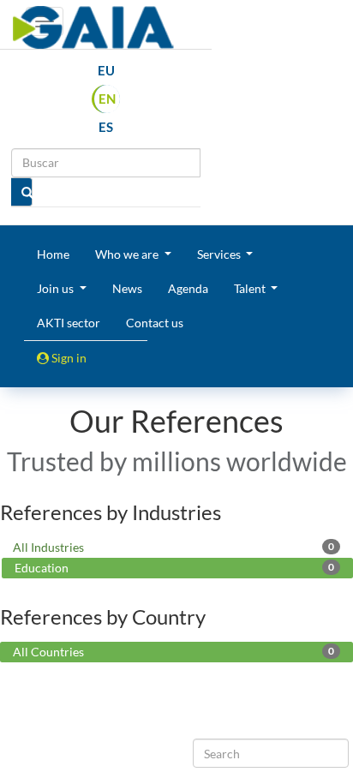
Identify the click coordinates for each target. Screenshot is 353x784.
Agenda (188, 288)
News (127, 288)
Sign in (68, 357)
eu (106, 70)
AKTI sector (68, 322)
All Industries (173, 547)
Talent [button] (251, 288)
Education (174, 567)
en (107, 98)
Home (53, 254)
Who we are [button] (128, 254)
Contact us (154, 322)
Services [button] (220, 254)
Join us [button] (56, 288)
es (106, 127)
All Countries (173, 651)
